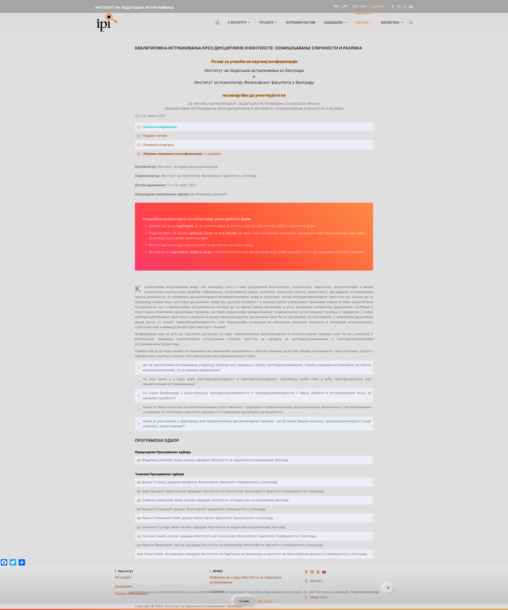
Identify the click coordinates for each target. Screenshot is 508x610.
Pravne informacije (365, 592)
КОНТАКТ (378, 6)
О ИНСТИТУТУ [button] (237, 22)
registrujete (184, 226)
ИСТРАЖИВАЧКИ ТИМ (300, 22)
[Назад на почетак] (107, 22)
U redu (244, 601)
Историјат (123, 577)
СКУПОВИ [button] (361, 22)
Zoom (245, 219)
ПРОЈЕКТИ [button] (266, 22)
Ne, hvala (265, 601)
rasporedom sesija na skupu (191, 252)
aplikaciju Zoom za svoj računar (213, 233)
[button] (411, 22)
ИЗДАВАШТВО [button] (333, 22)
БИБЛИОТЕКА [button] (390, 22)
